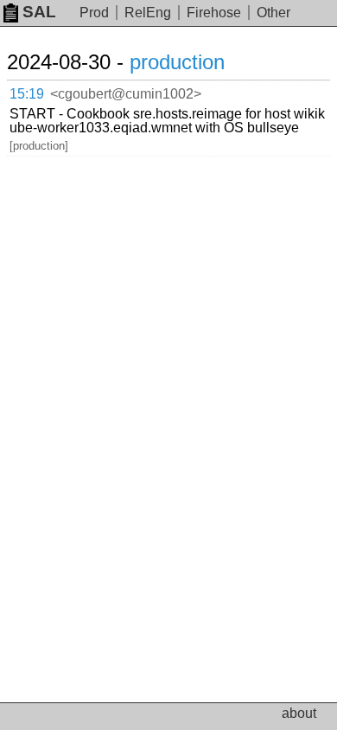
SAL (39, 12)
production (177, 62)
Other (273, 12)
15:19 (27, 93)
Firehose (214, 12)
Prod (94, 12)
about (299, 713)
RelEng (147, 12)
